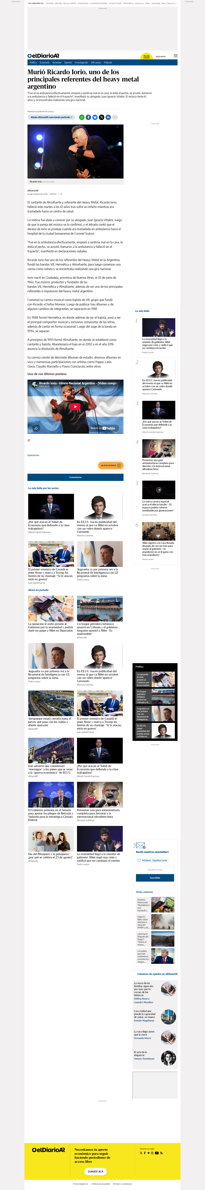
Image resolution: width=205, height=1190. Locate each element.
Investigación (81, 62)
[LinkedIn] (108, 117)
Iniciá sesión (161, 56)
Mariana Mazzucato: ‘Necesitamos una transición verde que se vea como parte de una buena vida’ (143, 905)
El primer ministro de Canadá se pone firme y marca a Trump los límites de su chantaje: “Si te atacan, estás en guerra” (50, 574)
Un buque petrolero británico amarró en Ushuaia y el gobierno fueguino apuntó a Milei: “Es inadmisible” (97, 629)
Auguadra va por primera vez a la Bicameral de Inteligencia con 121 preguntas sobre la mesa (97, 572)
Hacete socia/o (146, 57)
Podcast (108, 62)
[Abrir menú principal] (176, 55)
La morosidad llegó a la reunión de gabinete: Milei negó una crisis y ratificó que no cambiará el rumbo (98, 857)
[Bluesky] (95, 117)
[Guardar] (115, 117)
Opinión (68, 62)
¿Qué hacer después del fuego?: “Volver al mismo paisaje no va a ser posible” (143, 939)
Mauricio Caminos (85, 535)
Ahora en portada (38, 589)
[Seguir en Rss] (161, 1153)
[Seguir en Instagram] (152, 1153)
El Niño (147, 3)
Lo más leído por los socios (43, 488)
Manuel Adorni (128, 3)
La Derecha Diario (83, 3)
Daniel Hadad (155, 3)
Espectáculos (33, 455)
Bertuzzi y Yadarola (69, 3)
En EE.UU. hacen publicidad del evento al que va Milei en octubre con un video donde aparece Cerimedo (97, 527)
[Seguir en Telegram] (148, 1153)
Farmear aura (139, 3)
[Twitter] (101, 117)
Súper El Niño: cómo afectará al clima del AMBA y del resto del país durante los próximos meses (143, 922)
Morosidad (49, 3)
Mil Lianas (96, 62)
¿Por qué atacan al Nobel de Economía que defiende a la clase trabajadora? (48, 525)
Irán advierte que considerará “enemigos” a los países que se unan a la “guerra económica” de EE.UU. (50, 769)
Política (33, 62)
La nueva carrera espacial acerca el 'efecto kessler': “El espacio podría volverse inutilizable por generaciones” (158, 506)
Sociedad (57, 62)
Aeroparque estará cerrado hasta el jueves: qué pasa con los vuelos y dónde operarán (49, 722)
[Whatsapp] (81, 117)
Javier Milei (58, 3)
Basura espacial (172, 3)
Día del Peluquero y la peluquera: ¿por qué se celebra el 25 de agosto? (50, 855)
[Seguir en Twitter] (141, 1153)
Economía (45, 62)
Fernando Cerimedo (115, 3)
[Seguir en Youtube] (157, 1153)
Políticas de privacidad (101, 1184)
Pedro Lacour (83, 579)
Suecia (164, 3)
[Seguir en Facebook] (145, 1153)
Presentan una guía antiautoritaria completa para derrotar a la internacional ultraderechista (98, 813)
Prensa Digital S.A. (80, 1184)
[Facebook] (88, 117)
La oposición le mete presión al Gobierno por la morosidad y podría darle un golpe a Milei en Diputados (50, 627)
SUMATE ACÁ (95, 1171)
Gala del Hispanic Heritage (98, 3)
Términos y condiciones (122, 1184)
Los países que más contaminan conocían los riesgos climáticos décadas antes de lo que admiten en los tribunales (143, 956)
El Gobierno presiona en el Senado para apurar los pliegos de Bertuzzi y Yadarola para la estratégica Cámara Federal (50, 815)
